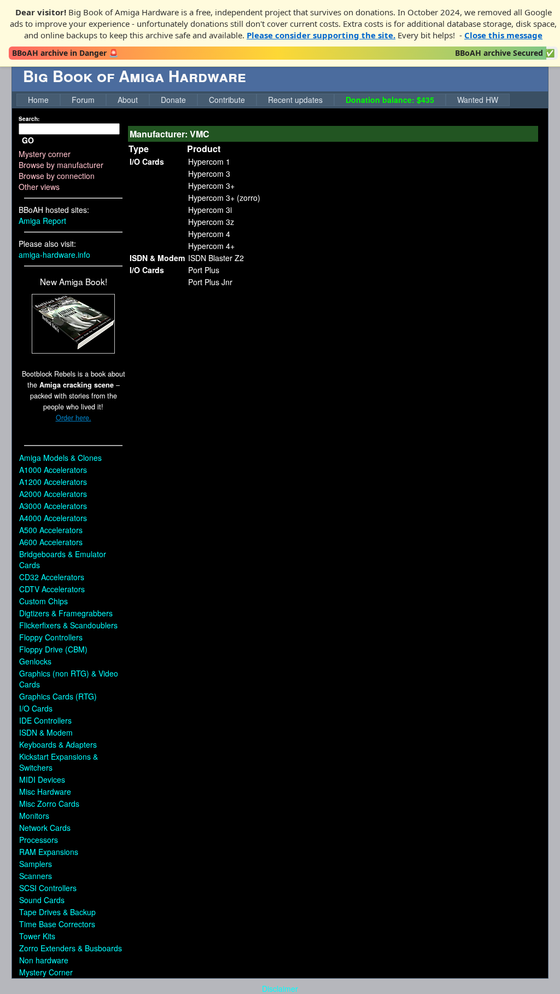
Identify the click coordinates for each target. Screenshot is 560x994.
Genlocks (35, 661)
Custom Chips (43, 601)
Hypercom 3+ (211, 185)
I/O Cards (35, 708)
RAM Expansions (48, 851)
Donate (173, 99)
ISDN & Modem (46, 732)
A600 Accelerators (51, 541)
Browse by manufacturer (61, 164)
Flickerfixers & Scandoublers (68, 625)
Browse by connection (57, 175)
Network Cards (45, 827)
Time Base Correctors (57, 923)
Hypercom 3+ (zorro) (224, 197)
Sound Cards (42, 899)
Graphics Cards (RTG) (58, 696)
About (128, 99)
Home (38, 99)
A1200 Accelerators (53, 481)
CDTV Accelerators (52, 588)
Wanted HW (477, 99)
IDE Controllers (45, 720)
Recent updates (295, 99)
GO (28, 140)
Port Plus (203, 269)
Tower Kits (37, 936)
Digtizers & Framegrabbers (66, 613)
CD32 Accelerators (51, 576)
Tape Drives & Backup (57, 911)
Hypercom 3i (210, 209)
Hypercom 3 (209, 173)
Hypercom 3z (211, 221)
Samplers (35, 863)
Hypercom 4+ (211, 245)
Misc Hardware (45, 791)
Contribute (227, 99)
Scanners (35, 875)
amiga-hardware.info (54, 254)
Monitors (34, 815)
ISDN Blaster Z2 (216, 257)
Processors (38, 839)
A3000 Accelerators (53, 505)
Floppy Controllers (51, 637)
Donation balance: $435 (390, 99)
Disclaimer (280, 988)
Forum (83, 99)
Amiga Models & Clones (60, 457)
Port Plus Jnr (210, 281)
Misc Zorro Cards (49, 803)
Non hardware (43, 960)
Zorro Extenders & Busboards (70, 948)
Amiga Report (42, 220)
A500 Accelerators (51, 529)
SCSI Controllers (48, 887)
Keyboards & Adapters (58, 744)
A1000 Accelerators (53, 469)
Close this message (503, 35)
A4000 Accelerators (53, 517)
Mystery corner (45, 153)
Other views (39, 186)
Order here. (73, 418)
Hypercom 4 (209, 233)
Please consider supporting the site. (321, 35)
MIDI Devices (42, 779)
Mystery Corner (46, 972)
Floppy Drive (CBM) (53, 649)
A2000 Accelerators (53, 493)
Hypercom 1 (209, 161)
